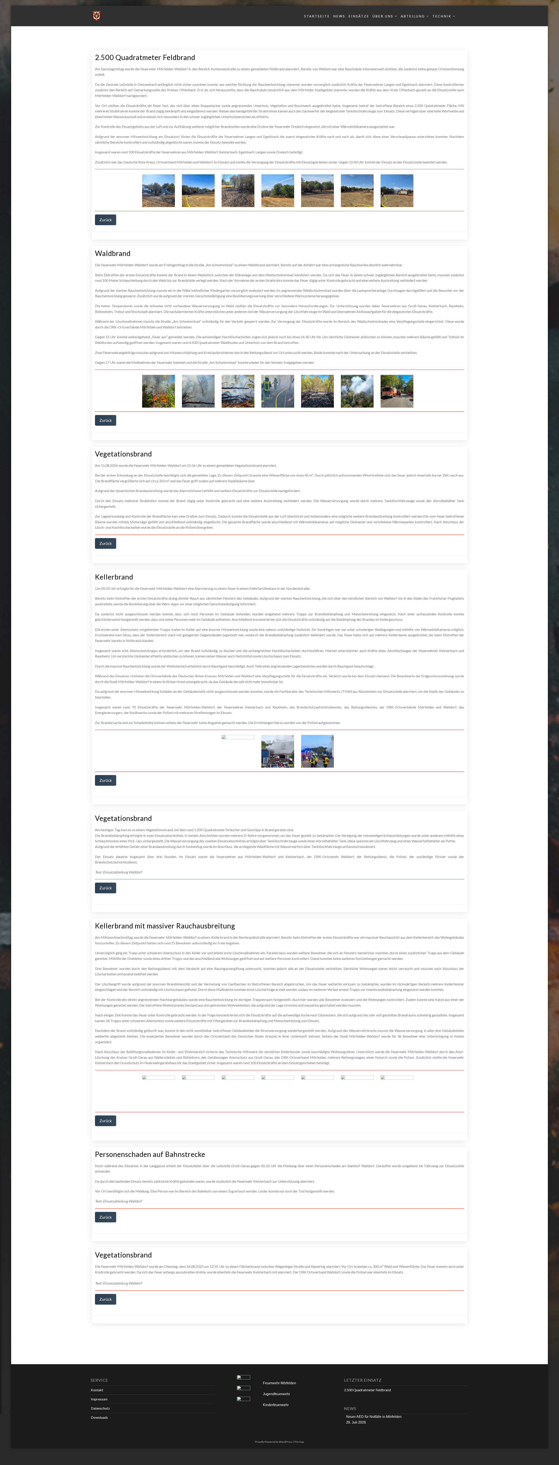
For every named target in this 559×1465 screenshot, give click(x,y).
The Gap (299, 1441)
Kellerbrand (114, 577)
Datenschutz (100, 1408)
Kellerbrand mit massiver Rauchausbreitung (165, 925)
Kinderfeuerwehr (276, 1405)
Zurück (105, 219)
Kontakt (97, 1390)
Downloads (99, 1417)
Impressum (99, 1399)
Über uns (383, 16)
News (339, 16)
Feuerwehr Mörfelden (279, 1383)
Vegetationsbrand (123, 453)
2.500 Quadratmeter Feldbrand (145, 57)
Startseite (317, 16)
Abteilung (413, 16)
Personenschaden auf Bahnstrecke (150, 1154)
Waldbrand (113, 253)
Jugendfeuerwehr (276, 1394)
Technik (441, 16)
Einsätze (359, 16)
